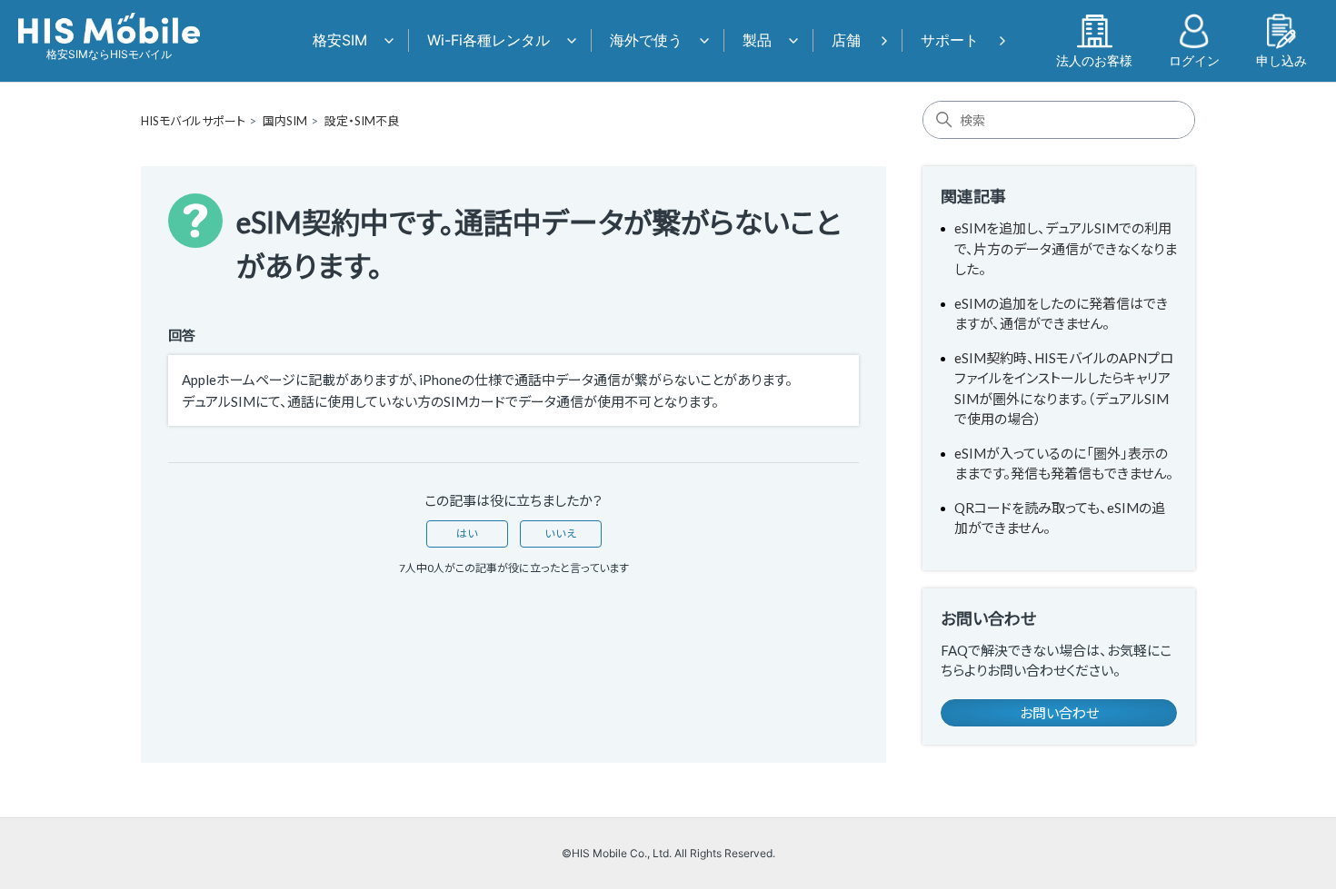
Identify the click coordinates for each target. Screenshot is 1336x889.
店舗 (846, 40)
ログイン (1194, 60)
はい (467, 533)
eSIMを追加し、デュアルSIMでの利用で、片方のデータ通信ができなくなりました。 (1065, 248)
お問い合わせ (1059, 713)
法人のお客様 (1094, 60)
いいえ (560, 533)
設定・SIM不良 (361, 121)
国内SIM (285, 121)
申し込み (1281, 60)
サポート (950, 40)
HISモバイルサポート (193, 121)
